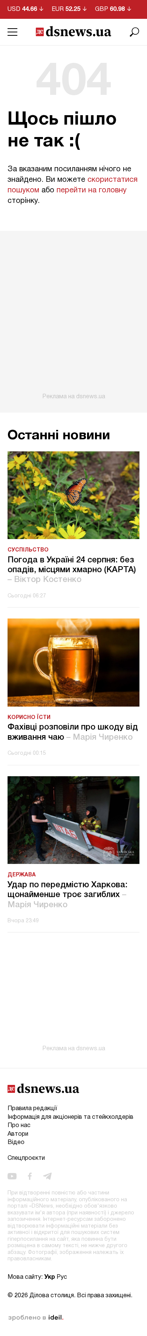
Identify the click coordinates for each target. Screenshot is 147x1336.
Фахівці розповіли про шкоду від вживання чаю (73, 732)
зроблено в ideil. (36, 1318)
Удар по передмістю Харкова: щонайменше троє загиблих (67, 895)
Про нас (19, 1125)
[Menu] (12, 32)
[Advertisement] (73, 315)
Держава (22, 875)
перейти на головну (92, 190)
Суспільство (28, 550)
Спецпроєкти (26, 1158)
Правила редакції (32, 1108)
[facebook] (30, 1176)
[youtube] (12, 1176)
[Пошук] (134, 32)
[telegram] (47, 1176)
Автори (18, 1134)
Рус (62, 1277)
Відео (16, 1142)
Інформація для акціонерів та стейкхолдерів (70, 1117)
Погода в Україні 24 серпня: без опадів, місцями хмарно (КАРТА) (72, 570)
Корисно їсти (29, 717)
